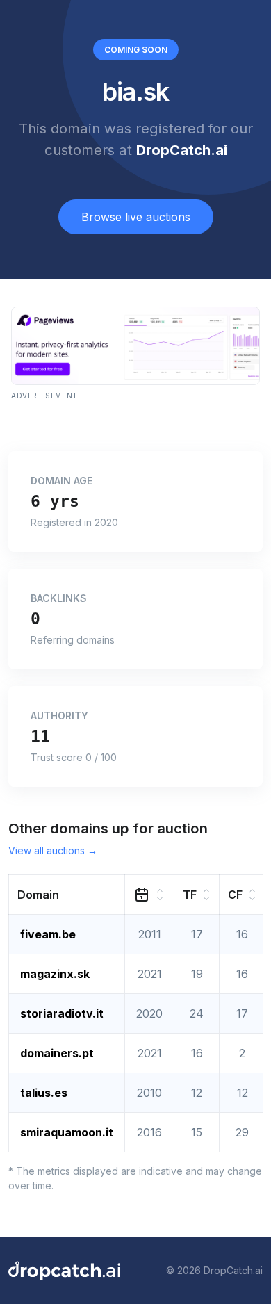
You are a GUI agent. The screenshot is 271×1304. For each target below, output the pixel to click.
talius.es (43, 1093)
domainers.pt (57, 1053)
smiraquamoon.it (66, 1132)
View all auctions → (52, 850)
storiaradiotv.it (62, 1013)
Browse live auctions (135, 217)
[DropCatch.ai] (64, 1270)
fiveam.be (48, 934)
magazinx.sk (55, 974)
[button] (67, 894)
